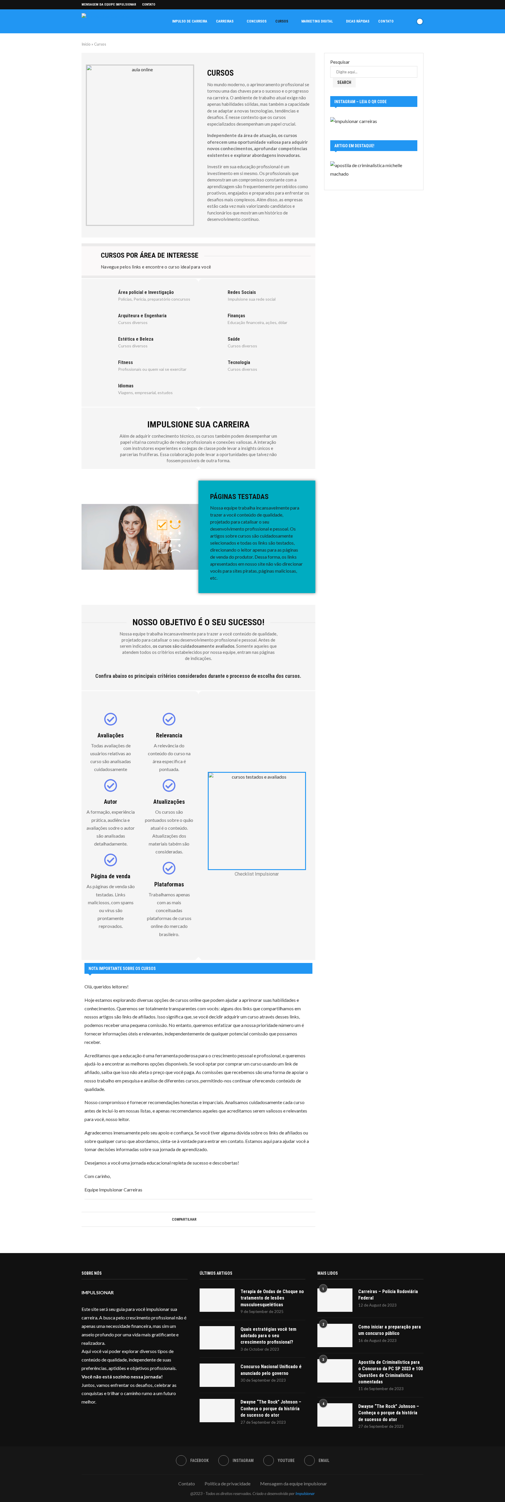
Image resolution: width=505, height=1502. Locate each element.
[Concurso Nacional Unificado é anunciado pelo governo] (217, 1375)
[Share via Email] (220, 1219)
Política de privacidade (227, 1483)
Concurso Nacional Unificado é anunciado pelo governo (271, 1370)
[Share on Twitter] (204, 1219)
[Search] (410, 21)
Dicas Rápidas (357, 21)
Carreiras (225, 21)
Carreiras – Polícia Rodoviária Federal (388, 1295)
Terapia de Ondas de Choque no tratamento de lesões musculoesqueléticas (272, 1298)
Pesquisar (340, 62)
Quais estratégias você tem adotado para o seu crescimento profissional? (268, 1335)
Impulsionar (305, 1493)
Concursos (257, 21)
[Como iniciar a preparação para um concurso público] (334, 1335)
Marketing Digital (317, 21)
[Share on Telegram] (215, 1219)
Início (86, 44)
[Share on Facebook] (198, 1219)
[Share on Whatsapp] (209, 1219)
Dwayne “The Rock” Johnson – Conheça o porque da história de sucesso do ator (271, 1408)
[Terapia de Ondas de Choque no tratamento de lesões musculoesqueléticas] (217, 1300)
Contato (148, 4)
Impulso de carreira (189, 21)
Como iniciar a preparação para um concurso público (389, 1330)
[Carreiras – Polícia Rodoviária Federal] (334, 1300)
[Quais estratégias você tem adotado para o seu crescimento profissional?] (217, 1337)
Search (344, 82)
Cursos (281, 21)
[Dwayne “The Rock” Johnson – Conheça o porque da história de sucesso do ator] (217, 1410)
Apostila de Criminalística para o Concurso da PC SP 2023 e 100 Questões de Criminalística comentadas (390, 1372)
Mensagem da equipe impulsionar (109, 4)
